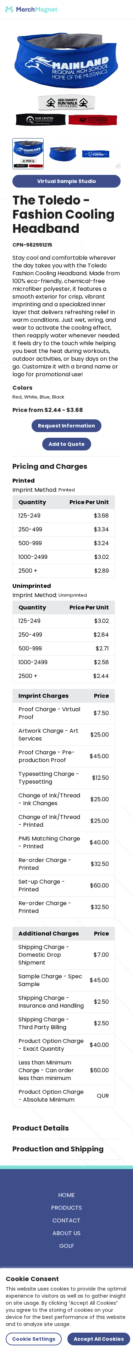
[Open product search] (106, 9)
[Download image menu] (111, 34)
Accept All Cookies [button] (99, 1339)
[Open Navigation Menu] (121, 9)
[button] (66, 466)
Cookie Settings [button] (33, 1339)
